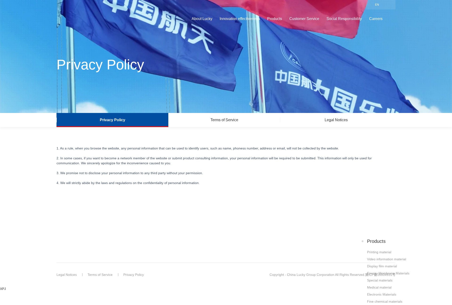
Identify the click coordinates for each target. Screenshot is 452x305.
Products (274, 19)
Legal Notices (66, 275)
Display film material (382, 266)
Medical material (379, 287)
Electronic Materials (381, 294)
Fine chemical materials (384, 301)
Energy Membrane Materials (388, 273)
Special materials (379, 280)
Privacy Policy (133, 275)
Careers (376, 19)
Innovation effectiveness (240, 19)
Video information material (386, 259)
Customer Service (304, 19)
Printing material (379, 252)
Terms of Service (100, 275)
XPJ (3, 289)
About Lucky (202, 19)
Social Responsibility (344, 19)
